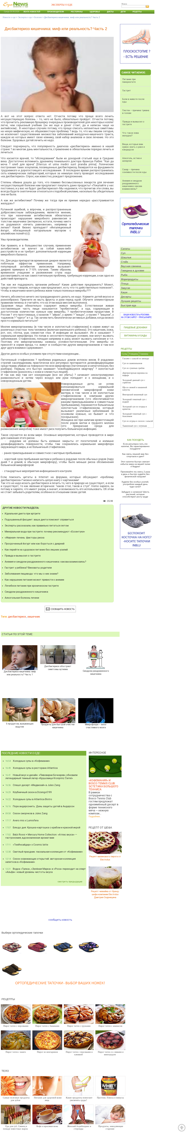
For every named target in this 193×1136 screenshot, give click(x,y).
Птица (124, 283)
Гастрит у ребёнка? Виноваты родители (28, 567)
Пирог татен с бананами (47, 1026)
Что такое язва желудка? (130, 134)
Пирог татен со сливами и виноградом (110, 1053)
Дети (123, 12)
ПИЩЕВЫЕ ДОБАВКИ (135, 327)
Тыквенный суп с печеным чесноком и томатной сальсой (135, 427)
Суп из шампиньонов (132, 363)
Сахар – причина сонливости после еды (134, 171)
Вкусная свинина (131, 266)
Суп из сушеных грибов (133, 368)
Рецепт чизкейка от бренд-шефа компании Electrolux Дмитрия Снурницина (105, 894)
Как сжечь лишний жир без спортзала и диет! (135, 455)
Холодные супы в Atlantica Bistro (28, 799)
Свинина (144, 354)
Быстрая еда (128, 305)
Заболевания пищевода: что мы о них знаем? (31, 573)
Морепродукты (129, 279)
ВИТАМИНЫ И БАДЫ (135, 335)
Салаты (125, 248)
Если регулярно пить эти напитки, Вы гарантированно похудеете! (135, 446)
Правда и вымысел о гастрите (23, 555)
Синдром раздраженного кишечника (26, 591)
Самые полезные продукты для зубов (16, 1098)
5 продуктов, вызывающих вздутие (19, 725)
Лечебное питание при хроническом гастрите (32, 585)
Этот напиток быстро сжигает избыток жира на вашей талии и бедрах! (135, 464)
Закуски (125, 288)
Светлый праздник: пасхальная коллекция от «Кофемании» (44, 851)
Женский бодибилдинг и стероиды (79, 1127)
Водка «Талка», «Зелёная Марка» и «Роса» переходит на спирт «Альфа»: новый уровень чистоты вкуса (45, 870)
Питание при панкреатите (129, 80)
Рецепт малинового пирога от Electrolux (105, 858)
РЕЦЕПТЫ (126, 348)
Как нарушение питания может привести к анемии (34, 579)
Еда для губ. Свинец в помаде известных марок (15, 1127)
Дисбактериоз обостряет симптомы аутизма (57, 668)
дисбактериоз (17, 616)
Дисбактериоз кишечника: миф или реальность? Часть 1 (20, 673)
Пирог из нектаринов (47, 1052)
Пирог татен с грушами (78, 1026)
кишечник (34, 616)
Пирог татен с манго (16, 1052)
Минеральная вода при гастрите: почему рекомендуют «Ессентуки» (45, 531)
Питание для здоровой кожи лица (48, 1098)
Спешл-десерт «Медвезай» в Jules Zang (32, 785)
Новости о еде (9, 17)
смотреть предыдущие (70, 881)
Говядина (133, 354)
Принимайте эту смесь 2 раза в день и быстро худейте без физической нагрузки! (135, 474)
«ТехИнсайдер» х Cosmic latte (26, 844)
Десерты (126, 296)
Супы (124, 354)
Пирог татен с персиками (15, 1026)
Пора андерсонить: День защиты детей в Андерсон (39, 806)
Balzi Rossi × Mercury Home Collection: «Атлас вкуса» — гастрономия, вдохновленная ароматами (41, 836)
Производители (55, 12)
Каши (124, 292)
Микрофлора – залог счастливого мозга (96, 726)
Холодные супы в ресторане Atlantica (31, 767)
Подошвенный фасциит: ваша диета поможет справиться (39, 519)
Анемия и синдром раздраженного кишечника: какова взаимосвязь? (45, 561)
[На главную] (15, 8)
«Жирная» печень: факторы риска (24, 537)
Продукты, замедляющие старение (110, 1127)
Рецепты (137, 12)
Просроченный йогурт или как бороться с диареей (34, 543)
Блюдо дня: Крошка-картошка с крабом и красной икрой (42, 827)
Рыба (124, 275)
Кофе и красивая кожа (47, 1126)
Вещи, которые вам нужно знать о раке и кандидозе (133, 147)
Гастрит (126, 90)
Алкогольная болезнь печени (22, 597)
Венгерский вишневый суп (134, 395)
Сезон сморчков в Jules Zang (26, 813)
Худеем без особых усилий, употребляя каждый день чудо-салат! (135, 484)
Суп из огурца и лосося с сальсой (137, 421)
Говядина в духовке (132, 270)
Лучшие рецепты (131, 301)
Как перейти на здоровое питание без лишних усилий (36, 549)
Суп (123, 253)
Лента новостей (31, 12)
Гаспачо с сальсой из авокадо (135, 358)
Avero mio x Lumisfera (21, 820)
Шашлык (126, 257)
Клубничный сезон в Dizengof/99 (28, 792)
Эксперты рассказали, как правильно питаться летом (37, 525)
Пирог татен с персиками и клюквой (79, 1053)
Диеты (110, 12)
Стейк (124, 261)
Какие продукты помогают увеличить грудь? (79, 1098)
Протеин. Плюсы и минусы (110, 1097)
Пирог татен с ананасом (110, 1026)
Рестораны (77, 12)
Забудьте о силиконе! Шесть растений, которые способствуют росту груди (135, 494)
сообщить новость (60, 919)
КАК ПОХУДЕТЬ (135, 440)
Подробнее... (95, 816)
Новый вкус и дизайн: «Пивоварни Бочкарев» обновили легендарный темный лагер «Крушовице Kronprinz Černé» (41, 776)
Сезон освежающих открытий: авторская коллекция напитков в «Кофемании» (40, 860)
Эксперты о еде (25, 17)
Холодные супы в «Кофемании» (27, 760)
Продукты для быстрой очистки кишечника (57, 726)
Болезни (38, 17)
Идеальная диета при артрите (22, 513)
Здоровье (95, 12)
